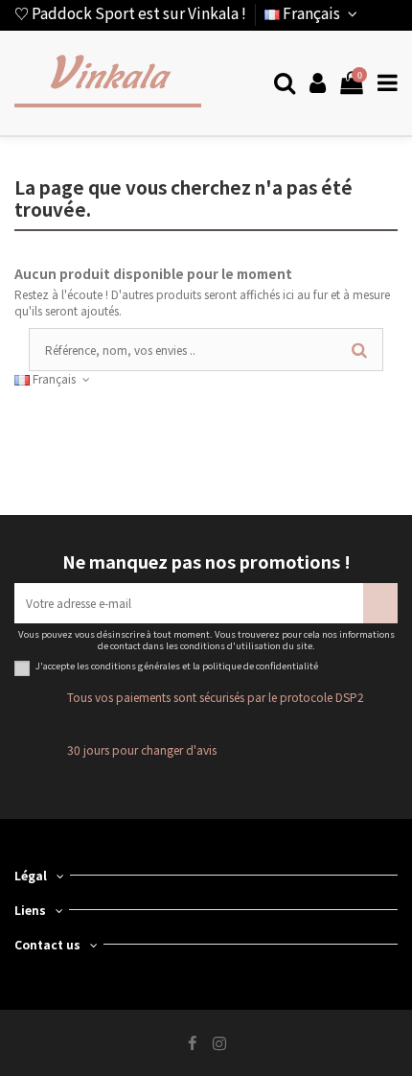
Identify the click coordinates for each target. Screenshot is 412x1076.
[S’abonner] (380, 603)
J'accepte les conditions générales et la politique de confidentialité (176, 666)
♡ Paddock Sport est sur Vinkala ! (130, 12)
